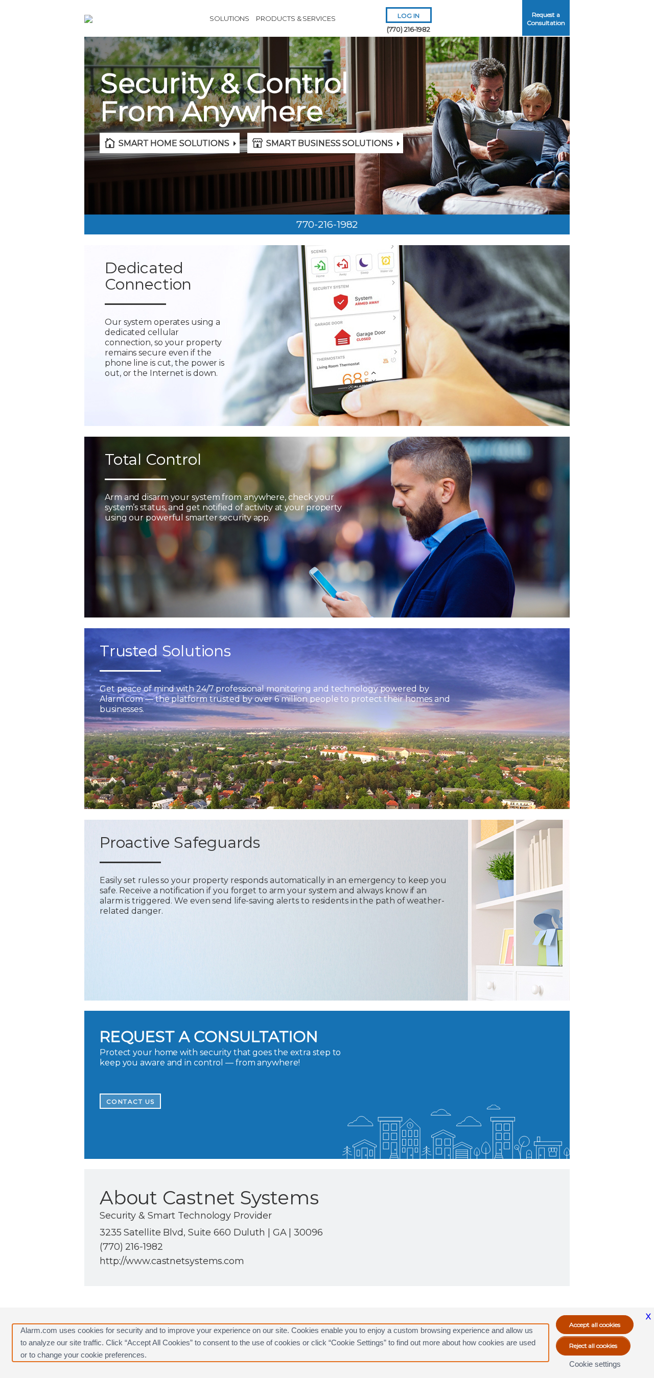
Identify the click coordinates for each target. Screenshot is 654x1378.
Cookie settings (595, 1364)
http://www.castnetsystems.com (172, 1261)
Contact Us (130, 1101)
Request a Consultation (546, 19)
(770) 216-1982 (408, 29)
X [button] (648, 1316)
